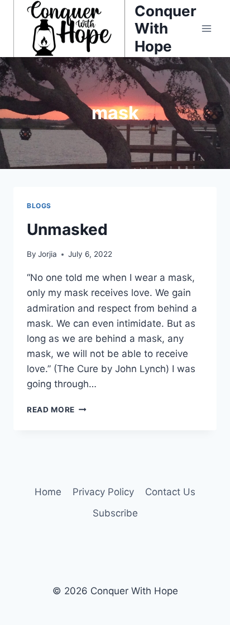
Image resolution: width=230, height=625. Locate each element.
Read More (57, 409)
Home (48, 491)
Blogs (39, 205)
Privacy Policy (103, 491)
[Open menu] (207, 28)
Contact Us (170, 491)
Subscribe (115, 513)
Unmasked (67, 229)
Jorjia (47, 254)
